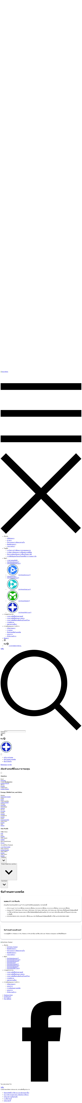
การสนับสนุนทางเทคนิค (13, 988)
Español (3, 786)
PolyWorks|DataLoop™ (13, 965)
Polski (2, 799)
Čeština (3, 802)
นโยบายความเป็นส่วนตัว (11, 1096)
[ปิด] (1, 773)
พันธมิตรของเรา (11, 948)
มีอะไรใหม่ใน (8, 761)
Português (3, 780)
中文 (2, 833)
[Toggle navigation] (1, 754)
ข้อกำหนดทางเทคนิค (10, 759)
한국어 (2, 843)
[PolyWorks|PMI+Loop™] (24, 752)
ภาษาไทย (3, 847)
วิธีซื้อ (2, 649)
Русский (3, 811)
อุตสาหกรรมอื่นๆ (12, 980)
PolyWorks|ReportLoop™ (13, 959)
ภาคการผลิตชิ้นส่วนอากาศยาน (15, 974)
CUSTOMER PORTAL (15, 645)
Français (7, 783)
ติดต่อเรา (6, 638)
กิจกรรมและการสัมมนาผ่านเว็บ (16, 950)
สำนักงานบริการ (11, 992)
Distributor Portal (8, 995)
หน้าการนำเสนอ (8, 757)
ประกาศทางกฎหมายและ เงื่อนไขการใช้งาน (16, 1094)
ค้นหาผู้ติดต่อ (7, 998)
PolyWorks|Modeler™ (12, 967)
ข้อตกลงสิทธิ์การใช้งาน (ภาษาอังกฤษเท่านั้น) (16, 1092)
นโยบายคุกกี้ (7, 1100)
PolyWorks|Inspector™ (13, 958)
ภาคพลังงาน (10, 978)
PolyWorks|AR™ (11, 962)
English (3, 783)
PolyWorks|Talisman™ (13, 964)
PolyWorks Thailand (12, 947)
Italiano (2, 825)
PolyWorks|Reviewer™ (13, 961)
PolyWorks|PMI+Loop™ (13, 968)
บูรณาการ (10, 986)
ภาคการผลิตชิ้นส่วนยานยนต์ (15, 972)
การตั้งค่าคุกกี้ (8, 1098)
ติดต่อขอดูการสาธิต (6, 764)
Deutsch (3, 808)
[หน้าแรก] (4, 371)
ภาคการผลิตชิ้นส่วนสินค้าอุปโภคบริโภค (18, 976)
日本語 (2, 839)
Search (2, 731)
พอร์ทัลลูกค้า (7, 996)
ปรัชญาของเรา (11, 984)
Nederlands (4, 796)
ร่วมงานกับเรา (11, 954)
